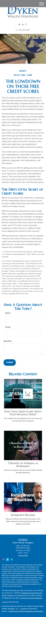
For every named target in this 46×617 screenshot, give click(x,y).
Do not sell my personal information (31, 598)
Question (8, 341)
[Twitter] (19, 24)
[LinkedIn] (23, 24)
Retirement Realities (23, 515)
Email (7, 327)
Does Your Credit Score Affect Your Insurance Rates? (23, 413)
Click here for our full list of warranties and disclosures (25, 611)
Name (7, 313)
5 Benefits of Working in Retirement (23, 465)
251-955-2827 (24, 30)
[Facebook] (25, 24)
